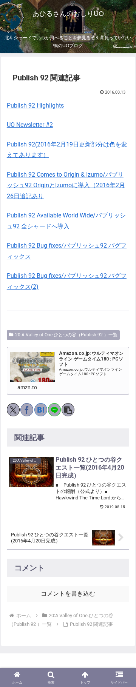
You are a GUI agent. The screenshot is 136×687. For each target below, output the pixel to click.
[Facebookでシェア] (26, 409)
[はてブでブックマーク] (40, 409)
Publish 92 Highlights (35, 105)
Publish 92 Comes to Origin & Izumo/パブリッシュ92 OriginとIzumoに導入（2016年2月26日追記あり (66, 185)
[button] (68, 409)
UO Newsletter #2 (30, 124)
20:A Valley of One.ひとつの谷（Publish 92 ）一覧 (66, 334)
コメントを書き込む (68, 593)
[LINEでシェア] (54, 409)
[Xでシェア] (13, 409)
